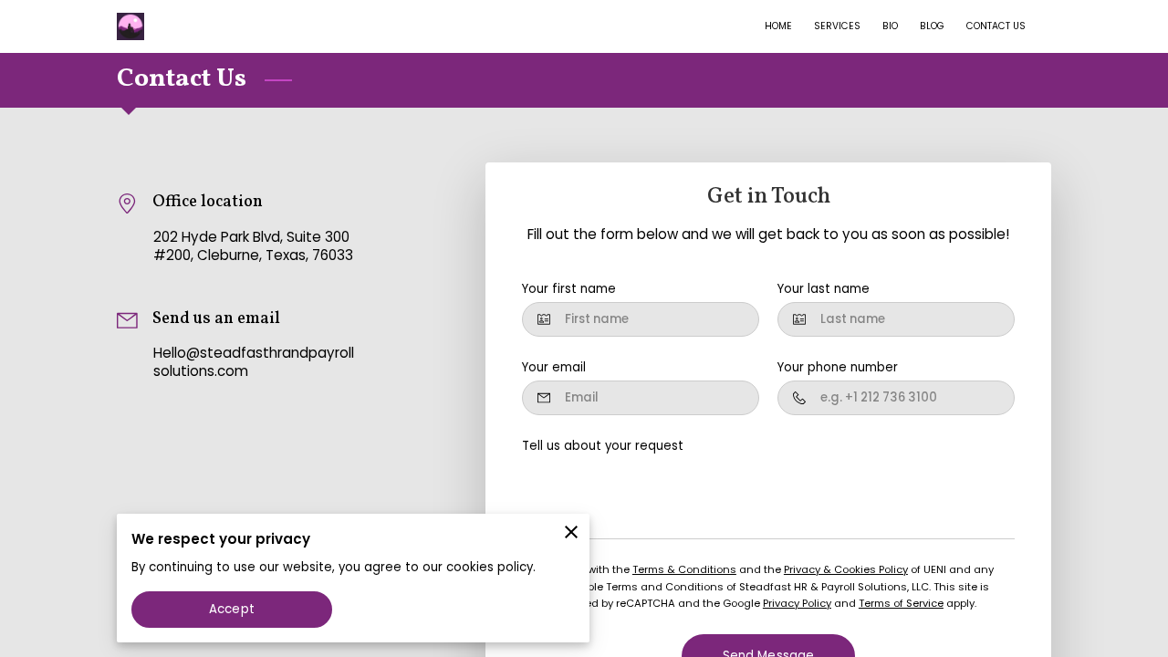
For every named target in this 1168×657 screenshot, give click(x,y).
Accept (232, 609)
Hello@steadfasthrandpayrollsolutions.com (253, 362)
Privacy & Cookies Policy (846, 569)
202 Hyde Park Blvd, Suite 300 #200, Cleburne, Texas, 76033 (253, 246)
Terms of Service (901, 603)
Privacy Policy (797, 603)
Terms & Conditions (684, 569)
